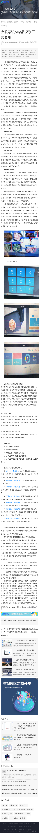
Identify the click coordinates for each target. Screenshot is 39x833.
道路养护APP (23, 805)
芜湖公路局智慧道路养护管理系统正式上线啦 (17, 785)
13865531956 (27, 826)
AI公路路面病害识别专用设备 (17, 770)
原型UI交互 (28, 22)
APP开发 (22, 22)
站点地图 (34, 831)
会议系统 (4, 818)
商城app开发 (6, 809)
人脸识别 (27, 814)
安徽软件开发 (21, 607)
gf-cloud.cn (12, 607)
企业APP (30, 809)
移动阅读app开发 (7, 814)
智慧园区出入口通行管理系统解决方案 (15, 781)
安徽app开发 (13, 805)
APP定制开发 (14, 818)
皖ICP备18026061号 (24, 831)
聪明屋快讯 (9, 22)
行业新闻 (16, 22)
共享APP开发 (19, 814)
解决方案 (3, 25)
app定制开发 (21, 809)
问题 (13, 809)
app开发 (4, 805)
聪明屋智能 (4, 607)
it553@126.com (12, 826)
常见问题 (35, 22)
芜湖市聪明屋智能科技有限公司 (14, 581)
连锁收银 (23, 818)
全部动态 (3, 22)
